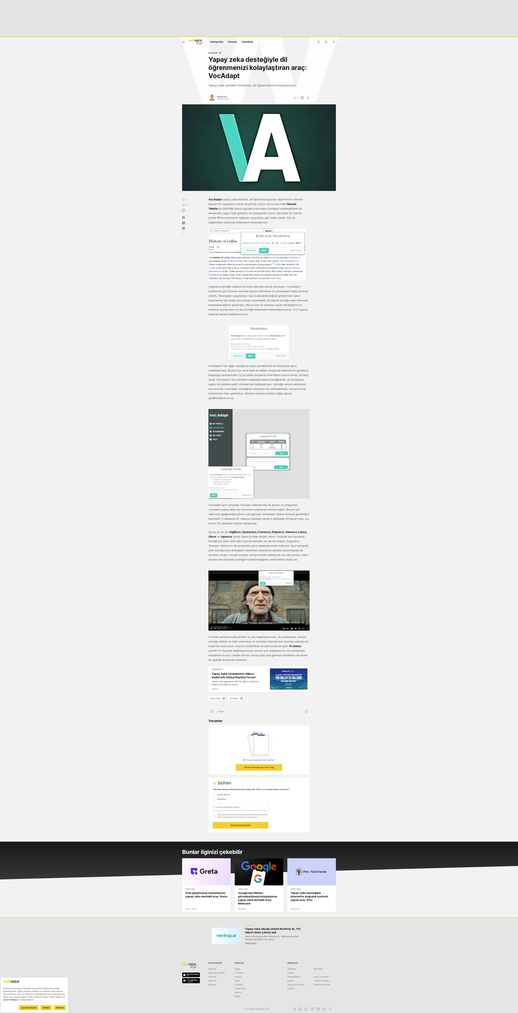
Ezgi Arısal (295, 909)
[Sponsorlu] (288, 679)
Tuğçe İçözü (250, 943)
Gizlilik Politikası (321, 981)
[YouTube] (306, 1008)
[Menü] (183, 42)
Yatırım (238, 992)
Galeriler (212, 981)
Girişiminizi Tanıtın (296, 984)
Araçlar (213, 53)
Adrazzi (215, 689)
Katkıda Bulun (293, 977)
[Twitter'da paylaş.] (183, 223)
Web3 (237, 996)
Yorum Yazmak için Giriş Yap (259, 767)
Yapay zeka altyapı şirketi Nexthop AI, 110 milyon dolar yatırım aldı (272, 930)
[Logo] (195, 41)
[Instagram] (312, 1008)
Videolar (212, 977)
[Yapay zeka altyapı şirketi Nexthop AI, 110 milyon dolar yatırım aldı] (226, 936)
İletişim (290, 988)
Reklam (290, 981)
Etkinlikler (247, 41)
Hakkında (291, 969)
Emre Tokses (191, 909)
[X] (294, 1008)
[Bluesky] (318, 1008)
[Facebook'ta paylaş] (183, 217)
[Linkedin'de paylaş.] (183, 228)
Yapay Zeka (215, 698)
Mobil (237, 981)
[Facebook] (324, 1008)
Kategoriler (217, 41)
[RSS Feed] (329, 1008)
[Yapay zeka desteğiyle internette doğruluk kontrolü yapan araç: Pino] (311, 872)
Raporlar (212, 984)
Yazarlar (291, 973)
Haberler (212, 969)
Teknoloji (239, 984)
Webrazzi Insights (216, 973)
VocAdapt (215, 199)
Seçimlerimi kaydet (240, 825)
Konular (232, 41)
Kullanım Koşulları (322, 984)
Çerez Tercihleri (321, 977)
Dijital (237, 969)
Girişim (238, 977)
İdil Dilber (242, 909)
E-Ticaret (239, 973)
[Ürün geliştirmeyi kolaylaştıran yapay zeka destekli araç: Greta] (206, 872)
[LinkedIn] (300, 1008)
